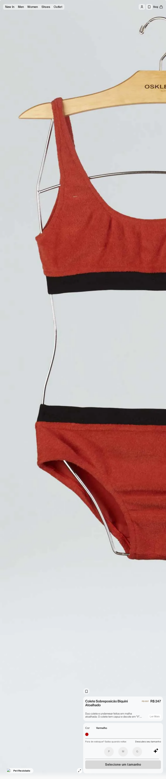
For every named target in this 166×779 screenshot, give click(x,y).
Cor (87, 728)
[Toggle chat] (156, 751)
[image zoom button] (79, 770)
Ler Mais (155, 716)
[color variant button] (86, 734)
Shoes (46, 7)
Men (21, 7)
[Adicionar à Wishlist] (86, 691)
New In (9, 7)
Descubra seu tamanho (148, 741)
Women (32, 7)
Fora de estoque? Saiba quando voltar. (106, 741)
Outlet (58, 7)
